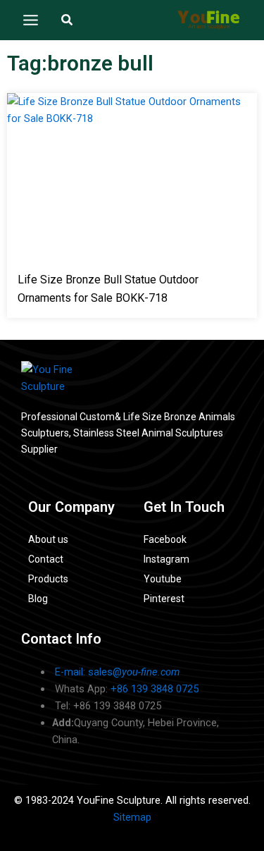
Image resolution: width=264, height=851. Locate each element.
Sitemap (132, 817)
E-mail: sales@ (117, 672)
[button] (67, 20)
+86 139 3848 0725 (155, 688)
